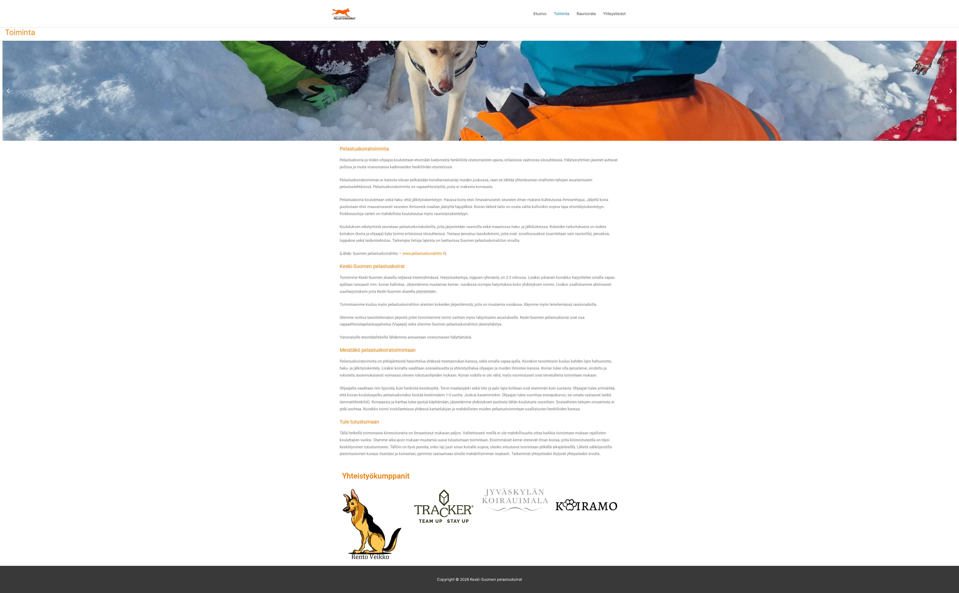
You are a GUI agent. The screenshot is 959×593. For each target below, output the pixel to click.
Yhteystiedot (614, 13)
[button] (8, 91)
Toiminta (561, 13)
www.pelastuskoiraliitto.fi (424, 253)
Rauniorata (586, 13)
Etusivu (539, 13)
